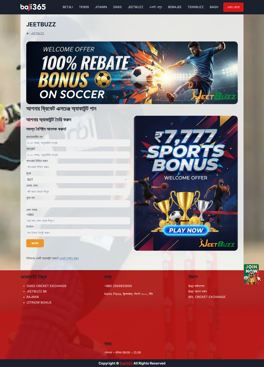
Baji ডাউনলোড (196, 286)
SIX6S (117, 7)
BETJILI (68, 7)
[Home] (27, 33)
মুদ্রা (28, 173)
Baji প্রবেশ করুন (197, 291)
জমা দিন (35, 243)
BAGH (214, 7)
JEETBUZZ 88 (37, 291)
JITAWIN (101, 7)
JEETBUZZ (135, 7)
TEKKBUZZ (196, 7)
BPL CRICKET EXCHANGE (207, 297)
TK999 (84, 7)
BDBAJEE (175, 7)
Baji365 (126, 363)
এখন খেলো (233, 7)
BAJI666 (33, 297)
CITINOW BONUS (39, 302)
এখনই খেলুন (155, 7)
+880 (30, 214)
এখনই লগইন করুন (69, 258)
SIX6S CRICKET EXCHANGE (47, 286)
